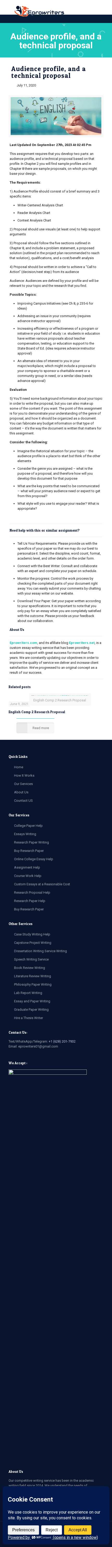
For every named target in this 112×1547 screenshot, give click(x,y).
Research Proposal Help (32, 892)
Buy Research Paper (29, 851)
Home (18, 767)
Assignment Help (27, 867)
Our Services (23, 784)
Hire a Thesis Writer (28, 1018)
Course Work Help (27, 876)
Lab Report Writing (28, 993)
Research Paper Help (29, 901)
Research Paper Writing (31, 842)
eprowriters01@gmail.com (38, 1046)
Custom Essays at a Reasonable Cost (42, 884)
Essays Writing (25, 834)
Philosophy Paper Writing (33, 984)
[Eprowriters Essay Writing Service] (39, 11)
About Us (21, 792)
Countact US (23, 800)
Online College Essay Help (33, 859)
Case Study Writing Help (32, 934)
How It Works (24, 775)
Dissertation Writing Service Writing (40, 951)
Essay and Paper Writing (32, 1001)
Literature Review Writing (32, 976)
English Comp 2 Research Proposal (37, 712)
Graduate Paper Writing (31, 1009)
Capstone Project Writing (32, 943)
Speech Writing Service (31, 959)
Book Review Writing (29, 968)
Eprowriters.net (82, 643)
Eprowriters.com (23, 643)
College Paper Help (28, 826)
